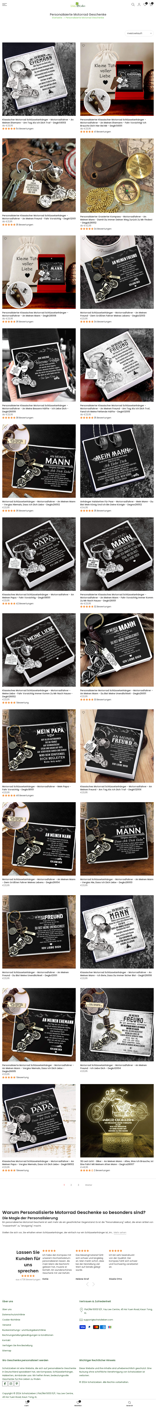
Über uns (7, 1309)
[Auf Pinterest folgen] (16, 1383)
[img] (28, 1276)
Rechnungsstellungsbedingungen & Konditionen (27, 1335)
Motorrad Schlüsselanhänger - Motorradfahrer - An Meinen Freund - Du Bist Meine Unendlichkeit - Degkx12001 (35, 974)
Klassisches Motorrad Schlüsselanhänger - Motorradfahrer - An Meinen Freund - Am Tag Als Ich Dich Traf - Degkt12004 (116, 788)
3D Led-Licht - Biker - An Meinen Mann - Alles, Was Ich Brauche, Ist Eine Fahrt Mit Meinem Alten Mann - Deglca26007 (116, 1163)
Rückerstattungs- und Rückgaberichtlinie (24, 1330)
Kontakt (6, 1340)
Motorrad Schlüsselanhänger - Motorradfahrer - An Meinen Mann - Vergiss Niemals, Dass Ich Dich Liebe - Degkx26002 (38, 503)
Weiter (88, 1185)
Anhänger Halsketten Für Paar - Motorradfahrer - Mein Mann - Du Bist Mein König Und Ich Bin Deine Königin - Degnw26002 (116, 503)
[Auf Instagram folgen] (10, 1383)
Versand (6, 1325)
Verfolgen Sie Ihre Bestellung (17, 1345)
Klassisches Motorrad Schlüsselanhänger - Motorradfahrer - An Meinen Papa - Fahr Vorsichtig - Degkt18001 (38, 596)
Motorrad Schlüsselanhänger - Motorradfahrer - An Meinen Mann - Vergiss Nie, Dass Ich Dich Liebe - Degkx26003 (116, 881)
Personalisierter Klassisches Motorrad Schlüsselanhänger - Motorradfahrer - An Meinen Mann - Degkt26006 (35, 314)
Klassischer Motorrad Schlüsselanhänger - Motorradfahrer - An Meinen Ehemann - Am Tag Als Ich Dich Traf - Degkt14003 (38, 121)
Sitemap (6, 1350)
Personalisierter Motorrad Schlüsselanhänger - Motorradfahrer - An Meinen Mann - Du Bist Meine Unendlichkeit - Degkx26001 (116, 692)
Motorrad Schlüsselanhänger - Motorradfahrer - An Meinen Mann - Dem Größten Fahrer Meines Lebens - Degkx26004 (38, 881)
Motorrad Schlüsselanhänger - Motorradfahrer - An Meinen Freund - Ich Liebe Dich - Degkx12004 (113, 1067)
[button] (88, 1284)
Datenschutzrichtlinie (13, 1314)
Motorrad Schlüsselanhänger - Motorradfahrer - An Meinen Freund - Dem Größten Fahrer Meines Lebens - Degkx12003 (113, 314)
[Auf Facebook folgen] (4, 1383)
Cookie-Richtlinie (11, 1319)
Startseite (57, 17)
